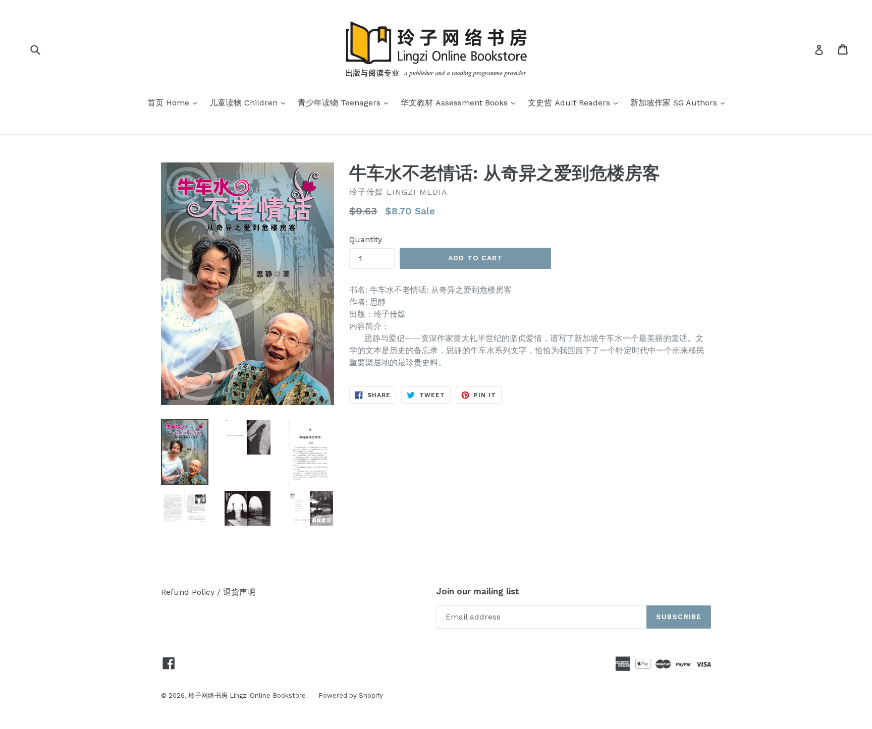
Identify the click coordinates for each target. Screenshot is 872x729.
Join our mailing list (477, 591)
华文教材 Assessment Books (460, 102)
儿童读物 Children (249, 102)
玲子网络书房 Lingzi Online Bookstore (247, 695)
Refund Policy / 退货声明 (208, 592)
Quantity (365, 239)
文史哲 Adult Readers (575, 102)
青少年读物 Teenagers (345, 102)
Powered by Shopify (350, 695)
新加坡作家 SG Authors (680, 102)
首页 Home (174, 102)
